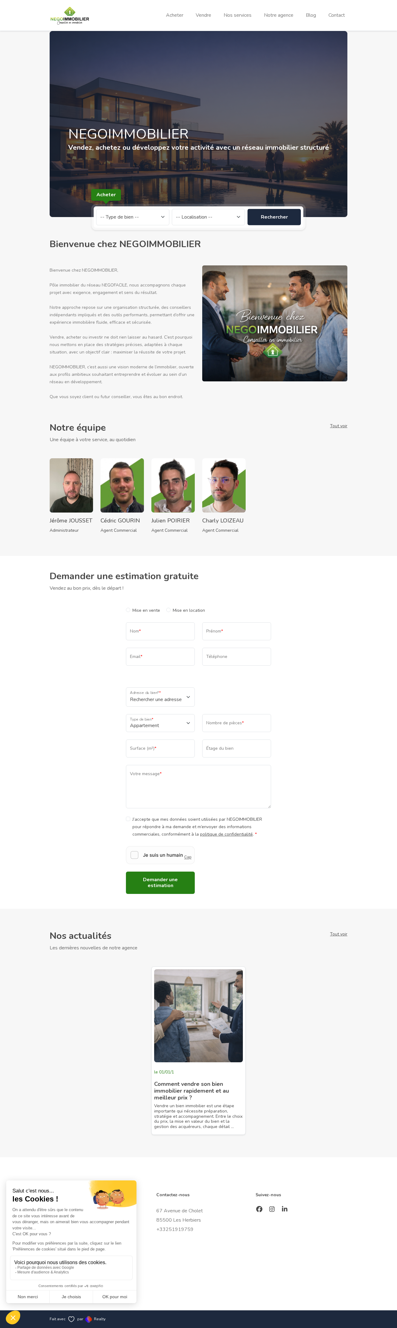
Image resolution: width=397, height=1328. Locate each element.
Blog (311, 15)
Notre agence (278, 15)
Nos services (238, 15)
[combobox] (156, 699)
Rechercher (274, 216)
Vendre (203, 15)
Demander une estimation (160, 882)
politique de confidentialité (226, 834)
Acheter (174, 15)
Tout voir (338, 426)
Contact (336, 15)
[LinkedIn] (285, 1210)
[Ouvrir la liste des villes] (188, 697)
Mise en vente (146, 610)
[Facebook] (259, 1210)
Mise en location (189, 610)
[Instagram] (272, 1210)
